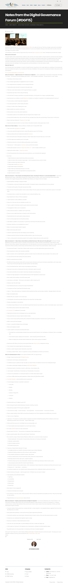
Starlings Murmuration (19, 497)
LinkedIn (57, 1)
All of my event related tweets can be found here (14, 72)
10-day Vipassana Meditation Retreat (25, 47)
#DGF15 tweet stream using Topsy (33, 533)
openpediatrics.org (18, 128)
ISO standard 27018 (11, 310)
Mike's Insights (13, 24)
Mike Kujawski (36, 549)
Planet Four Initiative (24, 150)
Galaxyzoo (30, 133)
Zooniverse (23, 144)
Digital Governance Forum (37, 52)
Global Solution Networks (32, 365)
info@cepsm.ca (52, 577)
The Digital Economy (25, 357)
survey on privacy (36, 343)
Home (6, 24)
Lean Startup (20, 164)
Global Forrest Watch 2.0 (26, 147)
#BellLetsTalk (26, 98)
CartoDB (12, 428)
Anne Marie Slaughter (11, 379)
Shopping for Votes (23, 120)
